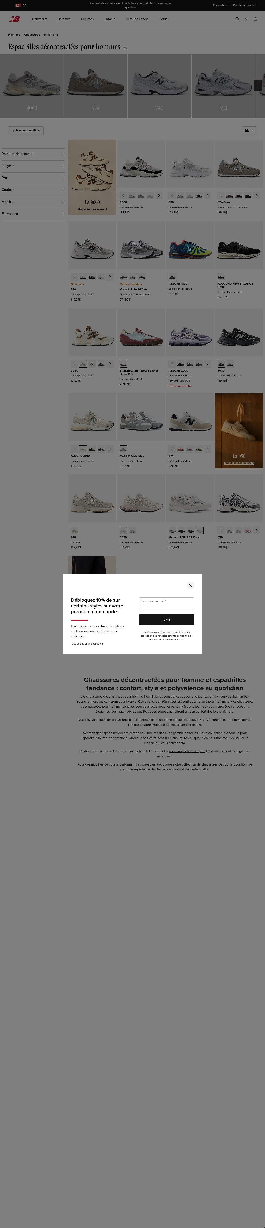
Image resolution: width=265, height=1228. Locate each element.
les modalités (156, 639)
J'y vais (166, 620)
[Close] (190, 585)
